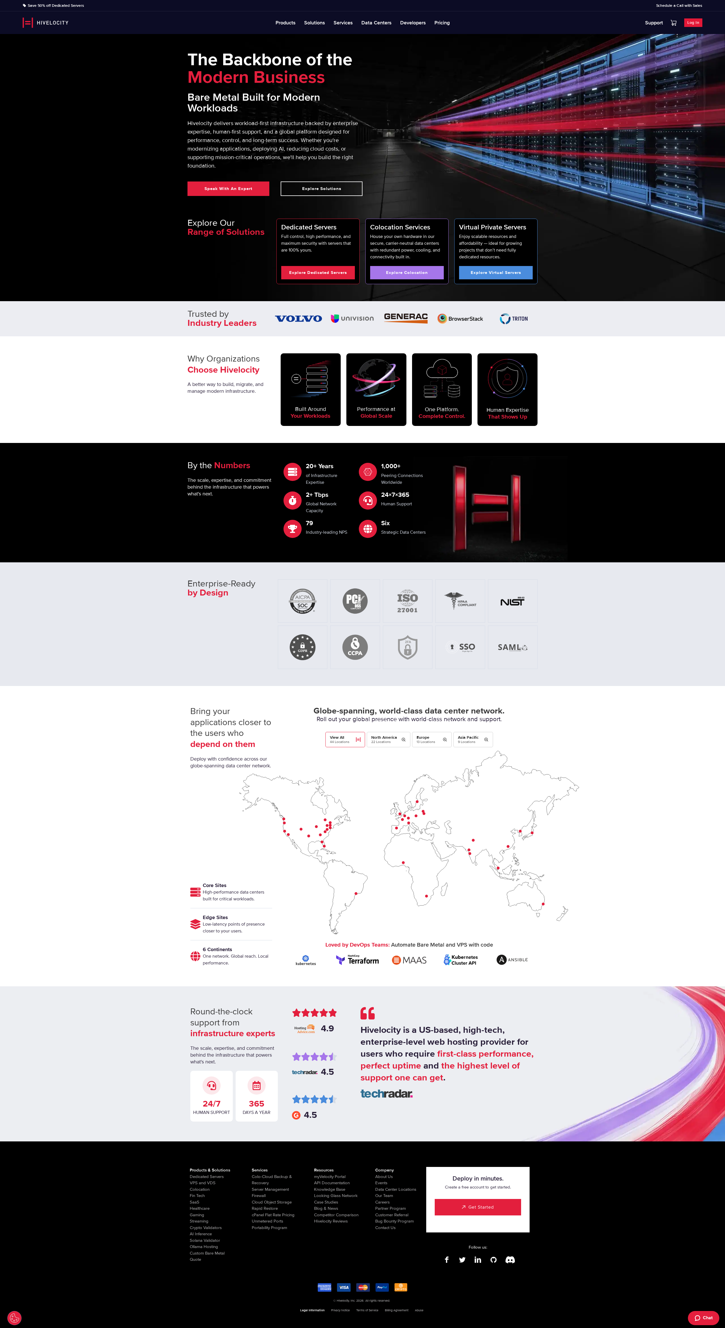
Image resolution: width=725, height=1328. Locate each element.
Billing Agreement (396, 1310)
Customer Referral (391, 1214)
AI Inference (201, 1233)
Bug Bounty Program (394, 1221)
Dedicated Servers (207, 1176)
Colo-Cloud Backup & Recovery (272, 1180)
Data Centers (376, 23)
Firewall (259, 1195)
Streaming (199, 1221)
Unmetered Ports (267, 1221)
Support (654, 23)
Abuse (419, 1310)
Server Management (270, 1189)
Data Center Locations (395, 1189)
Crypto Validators (206, 1227)
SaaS (194, 1202)
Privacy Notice (340, 1310)
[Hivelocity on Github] (493, 1260)
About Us (384, 1176)
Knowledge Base (329, 1189)
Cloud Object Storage (272, 1202)
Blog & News (326, 1208)
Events (381, 1182)
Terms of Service (367, 1310)
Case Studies (326, 1202)
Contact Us (385, 1227)
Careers (382, 1202)
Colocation (200, 1189)
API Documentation (332, 1182)
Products (286, 23)
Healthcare (200, 1208)
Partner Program (390, 1208)
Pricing (442, 23)
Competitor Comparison (336, 1214)
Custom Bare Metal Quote (207, 1256)
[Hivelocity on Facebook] (447, 1260)
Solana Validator (205, 1240)
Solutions (314, 23)
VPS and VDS (203, 1182)
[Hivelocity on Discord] (509, 1260)
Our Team (384, 1195)
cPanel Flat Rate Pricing (273, 1214)
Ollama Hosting (204, 1246)
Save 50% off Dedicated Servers (56, 6)
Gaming (197, 1214)
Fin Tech (197, 1195)
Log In (693, 22)
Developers (413, 23)
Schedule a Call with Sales (679, 6)
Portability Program (269, 1227)
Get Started (481, 1207)
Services (343, 23)
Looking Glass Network (336, 1195)
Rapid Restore (265, 1208)
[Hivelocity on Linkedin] (478, 1260)
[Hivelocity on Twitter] (462, 1260)
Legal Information (312, 1310)
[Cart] (673, 22)
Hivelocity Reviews (331, 1221)
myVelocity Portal (330, 1176)
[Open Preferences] (14, 1318)
